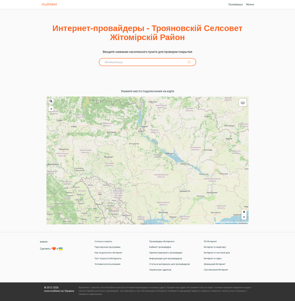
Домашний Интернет (215, 264)
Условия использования (107, 264)
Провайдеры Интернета (161, 241)
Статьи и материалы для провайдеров (169, 264)
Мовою (250, 4)
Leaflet (218, 223)
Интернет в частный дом (217, 252)
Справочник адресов (160, 269)
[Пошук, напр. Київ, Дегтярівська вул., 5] (51, 101)
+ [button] (244, 212)
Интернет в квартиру (215, 247)
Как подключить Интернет (108, 252)
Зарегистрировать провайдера (165, 252)
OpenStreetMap (230, 223)
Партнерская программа (107, 247)
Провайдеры (235, 4)
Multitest (50, 4)
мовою (44, 241)
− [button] (244, 217)
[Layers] (243, 102)
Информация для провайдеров (165, 258)
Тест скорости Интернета (108, 258)
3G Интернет (210, 241)
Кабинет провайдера (160, 247)
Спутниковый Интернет (216, 269)
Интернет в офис (213, 258)
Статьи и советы (103, 241)
